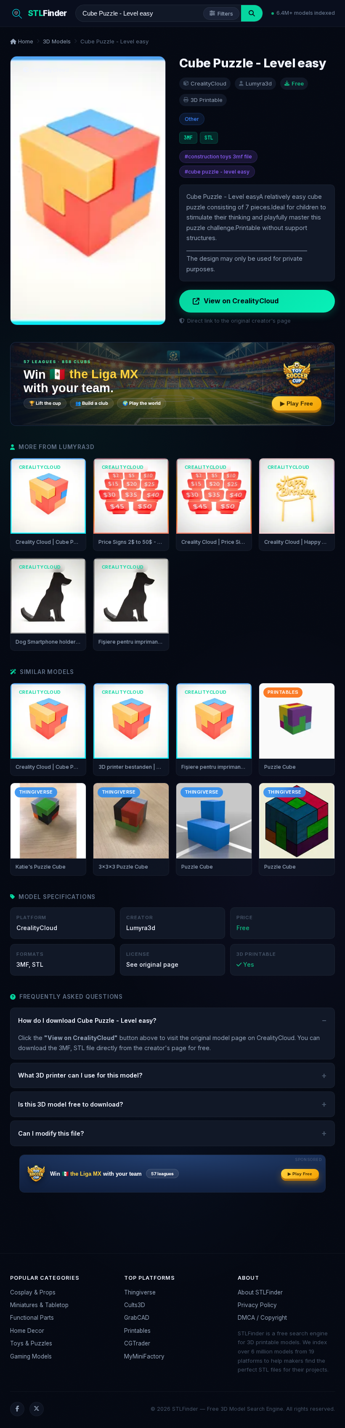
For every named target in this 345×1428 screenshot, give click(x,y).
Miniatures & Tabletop (39, 1305)
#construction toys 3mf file (218, 156)
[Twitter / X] (36, 1409)
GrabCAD (136, 1317)
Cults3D (134, 1305)
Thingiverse (140, 1292)
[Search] (252, 13)
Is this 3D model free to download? (70, 1104)
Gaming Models (31, 1356)
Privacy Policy (257, 1305)
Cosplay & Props (33, 1292)
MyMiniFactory (144, 1356)
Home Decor (27, 1330)
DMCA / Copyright (262, 1317)
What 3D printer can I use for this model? (80, 1075)
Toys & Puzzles (31, 1343)
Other (192, 119)
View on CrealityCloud (241, 301)
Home (24, 41)
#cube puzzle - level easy (217, 171)
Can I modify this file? (51, 1133)
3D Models (57, 41)
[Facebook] (17, 1409)
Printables (137, 1330)
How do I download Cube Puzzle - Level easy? (87, 1020)
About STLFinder (260, 1292)
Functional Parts (32, 1317)
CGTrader (137, 1343)
